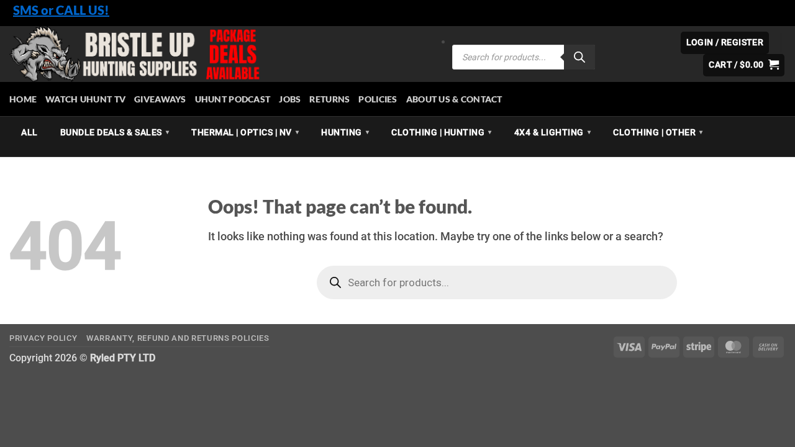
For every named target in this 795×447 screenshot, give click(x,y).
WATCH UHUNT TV (85, 99)
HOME (23, 99)
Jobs (290, 99)
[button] (743, 65)
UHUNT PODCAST (233, 99)
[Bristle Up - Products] (221, 54)
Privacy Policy (43, 338)
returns (329, 99)
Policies (377, 99)
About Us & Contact (454, 99)
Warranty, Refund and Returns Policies (178, 338)
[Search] (579, 57)
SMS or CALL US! (61, 9)
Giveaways (160, 99)
